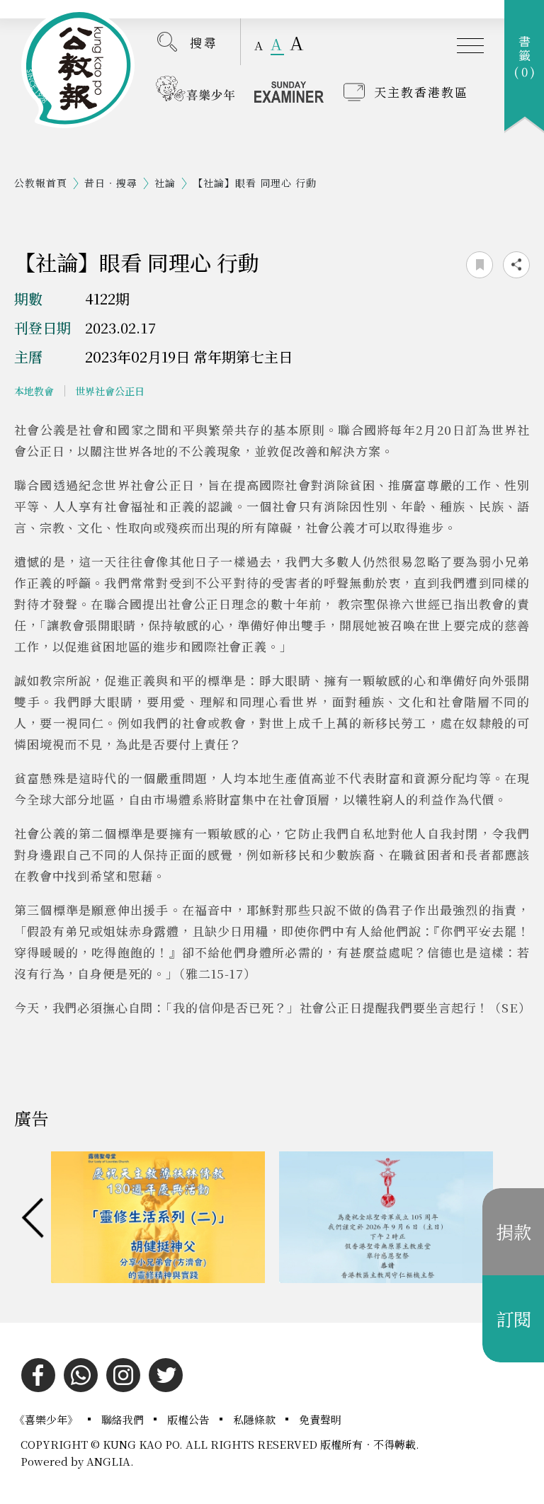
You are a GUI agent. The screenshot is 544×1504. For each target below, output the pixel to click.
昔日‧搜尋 (110, 183)
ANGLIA (108, 1461)
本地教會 (34, 391)
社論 (165, 183)
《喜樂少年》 (47, 1419)
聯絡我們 (124, 1419)
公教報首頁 (40, 183)
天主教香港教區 (421, 92)
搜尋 (204, 42)
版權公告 (189, 1419)
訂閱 (513, 1318)
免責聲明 (320, 1419)
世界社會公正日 (109, 391)
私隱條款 (255, 1419)
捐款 (513, 1231)
